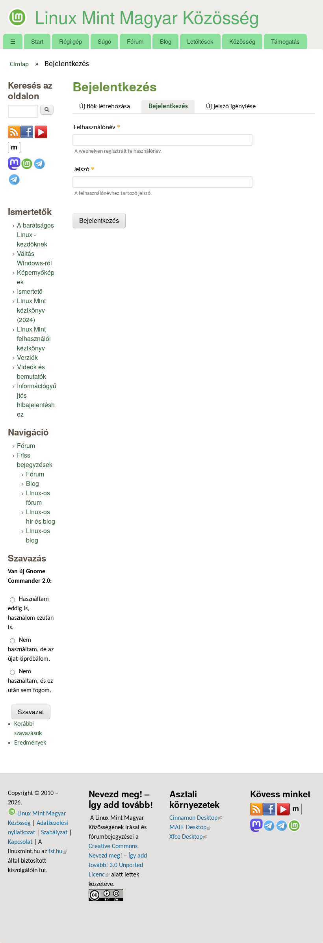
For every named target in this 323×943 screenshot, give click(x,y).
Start (37, 41)
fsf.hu (57, 852)
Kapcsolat (20, 842)
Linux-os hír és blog (40, 516)
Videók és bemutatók (31, 371)
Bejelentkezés (171, 106)
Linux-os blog (38, 535)
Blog (165, 41)
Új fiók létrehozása (104, 106)
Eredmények (30, 743)
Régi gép (70, 41)
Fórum (135, 41)
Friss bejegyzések (34, 459)
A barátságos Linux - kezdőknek (35, 234)
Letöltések (200, 41)
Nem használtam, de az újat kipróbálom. (31, 649)
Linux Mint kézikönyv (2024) (31, 310)
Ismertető (30, 291)
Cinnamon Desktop (195, 818)
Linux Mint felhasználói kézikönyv (34, 338)
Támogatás (285, 41)
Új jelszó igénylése (231, 106)
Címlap (19, 64)
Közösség (242, 41)
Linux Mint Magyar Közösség (147, 16)
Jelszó (84, 169)
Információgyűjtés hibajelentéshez (36, 400)
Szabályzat (54, 833)
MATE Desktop (190, 827)
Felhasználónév (97, 127)
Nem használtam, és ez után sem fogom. (30, 681)
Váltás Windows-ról (34, 258)
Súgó (104, 41)
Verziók (27, 357)
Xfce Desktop (188, 837)
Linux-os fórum (38, 497)
